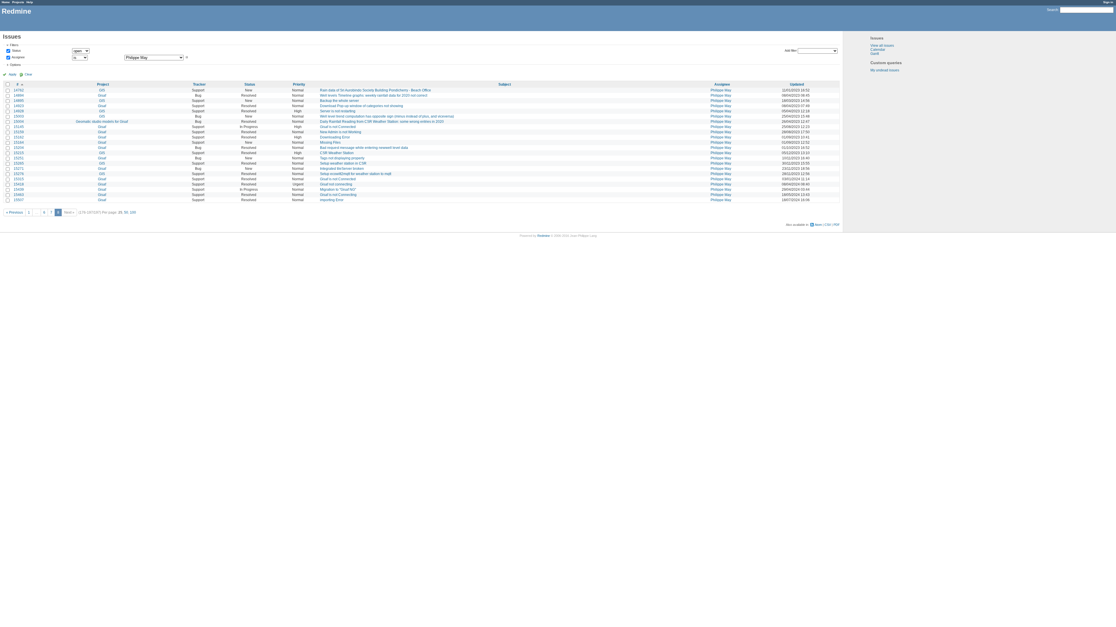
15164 (19, 142)
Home (6, 2)
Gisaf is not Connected (338, 127)
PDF (837, 224)
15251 (19, 158)
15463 (19, 195)
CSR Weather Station (337, 153)
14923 (19, 106)
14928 (19, 111)
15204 (19, 148)
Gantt (874, 54)
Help (29, 2)
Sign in (1108, 2)
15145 (19, 127)
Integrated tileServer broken (342, 169)
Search (1052, 10)
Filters (14, 45)
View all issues (882, 46)
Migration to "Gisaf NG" (338, 190)
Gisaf (102, 95)
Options (15, 64)
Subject (504, 84)
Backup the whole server (339, 101)
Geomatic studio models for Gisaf (102, 122)
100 (133, 212)
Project (103, 84)
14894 (19, 95)
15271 (19, 169)
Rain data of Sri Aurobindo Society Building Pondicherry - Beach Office (375, 90)
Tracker (199, 84)
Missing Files (330, 142)
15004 (19, 122)
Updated (797, 84)
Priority (299, 84)
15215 (19, 153)
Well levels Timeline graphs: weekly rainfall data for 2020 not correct (373, 95)
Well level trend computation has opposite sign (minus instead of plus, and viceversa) (387, 116)
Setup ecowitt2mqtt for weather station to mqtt (355, 174)
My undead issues (884, 70)
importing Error (332, 200)
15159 (19, 132)
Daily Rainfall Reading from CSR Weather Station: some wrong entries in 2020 (382, 122)
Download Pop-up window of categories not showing (361, 106)
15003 (19, 116)
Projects (18, 2)
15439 (19, 190)
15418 (19, 184)
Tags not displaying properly (342, 158)
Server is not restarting (337, 111)
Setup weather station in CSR (343, 163)
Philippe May (721, 90)
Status (16, 51)
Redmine (543, 235)
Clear (28, 74)
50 (126, 212)
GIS (102, 90)
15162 (19, 137)
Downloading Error (335, 137)
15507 (19, 200)
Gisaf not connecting (336, 184)
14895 (19, 101)
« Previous (14, 212)
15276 (19, 174)
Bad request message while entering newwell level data (364, 148)
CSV (828, 224)
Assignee (18, 57)
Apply (13, 74)
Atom (818, 224)
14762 (19, 90)
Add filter (791, 50)
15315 (19, 179)
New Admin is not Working (340, 132)
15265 (19, 163)
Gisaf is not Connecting (338, 195)
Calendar (877, 50)
